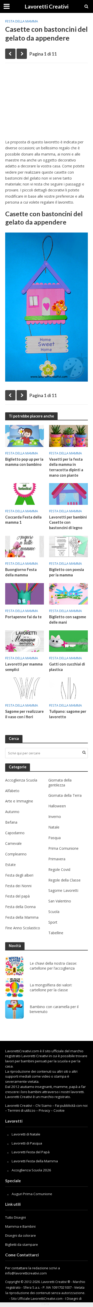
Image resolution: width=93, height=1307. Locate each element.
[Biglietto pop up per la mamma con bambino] (24, 435)
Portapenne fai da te (23, 617)
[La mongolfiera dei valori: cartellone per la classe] (14, 987)
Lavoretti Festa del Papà (31, 1152)
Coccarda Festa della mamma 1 (23, 520)
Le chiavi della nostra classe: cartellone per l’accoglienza (53, 966)
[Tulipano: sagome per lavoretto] (68, 687)
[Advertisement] (46, 103)
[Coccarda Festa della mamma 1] (24, 493)
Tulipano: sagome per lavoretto (67, 714)
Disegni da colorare (20, 1235)
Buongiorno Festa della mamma (21, 572)
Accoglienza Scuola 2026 (31, 1170)
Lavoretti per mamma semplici (24, 667)
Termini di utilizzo (21, 1110)
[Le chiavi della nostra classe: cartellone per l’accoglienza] (14, 966)
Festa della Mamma (21, 21)
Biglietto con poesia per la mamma (66, 572)
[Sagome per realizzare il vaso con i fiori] (24, 687)
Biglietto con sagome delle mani (67, 619)
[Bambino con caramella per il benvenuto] (14, 1009)
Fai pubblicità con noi (71, 1105)
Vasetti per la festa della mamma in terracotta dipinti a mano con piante (66, 467)
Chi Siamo (43, 1105)
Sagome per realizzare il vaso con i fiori (24, 714)
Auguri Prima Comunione (32, 1194)
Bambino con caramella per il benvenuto (54, 1009)
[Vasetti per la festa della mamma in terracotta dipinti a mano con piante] (68, 435)
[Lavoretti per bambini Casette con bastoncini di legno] (68, 493)
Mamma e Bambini (20, 1226)
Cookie (59, 1110)
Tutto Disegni (15, 1217)
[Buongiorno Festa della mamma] (24, 546)
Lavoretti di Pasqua (27, 1143)
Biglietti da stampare (21, 1244)
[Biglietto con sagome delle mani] (68, 593)
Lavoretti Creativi (46, 6)
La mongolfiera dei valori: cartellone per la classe (51, 987)
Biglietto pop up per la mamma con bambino (24, 462)
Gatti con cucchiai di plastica (67, 667)
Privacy (44, 1110)
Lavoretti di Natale (26, 1134)
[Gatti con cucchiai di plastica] (68, 640)
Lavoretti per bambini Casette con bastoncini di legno (68, 522)
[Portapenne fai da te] (24, 593)
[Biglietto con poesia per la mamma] (68, 546)
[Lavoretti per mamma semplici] (24, 640)
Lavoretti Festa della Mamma (35, 1161)
